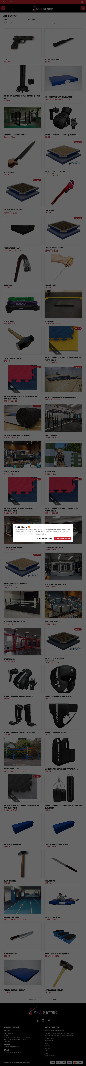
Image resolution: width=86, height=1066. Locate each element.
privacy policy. (41, 534)
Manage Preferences (44, 538)
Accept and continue (62, 538)
